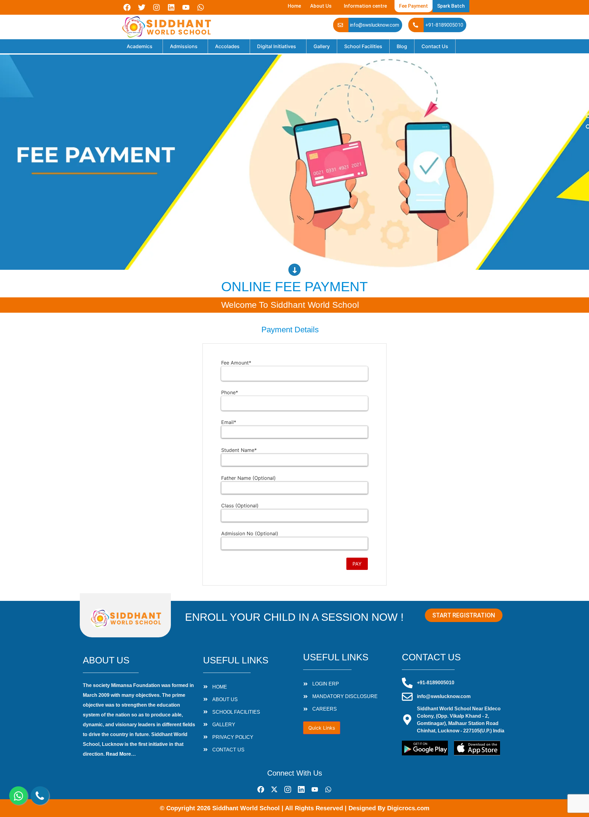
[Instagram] (156, 7)
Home (294, 6)
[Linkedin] (171, 7)
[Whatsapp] (200, 7)
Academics (139, 46)
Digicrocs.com (408, 808)
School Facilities (363, 46)
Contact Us (435, 46)
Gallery (322, 46)
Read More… (121, 754)
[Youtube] (186, 7)
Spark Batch (451, 6)
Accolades (227, 46)
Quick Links (321, 728)
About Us (321, 6)
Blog (402, 46)
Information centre (365, 6)
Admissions (184, 46)
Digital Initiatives (276, 46)
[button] (322, 6)
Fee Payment (413, 6)
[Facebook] (127, 7)
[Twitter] (141, 7)
